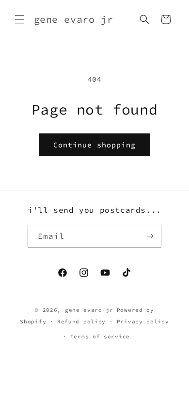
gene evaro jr (89, 309)
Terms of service (100, 336)
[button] (19, 19)
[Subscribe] (150, 236)
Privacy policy (143, 321)
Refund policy (81, 321)
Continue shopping (94, 144)
